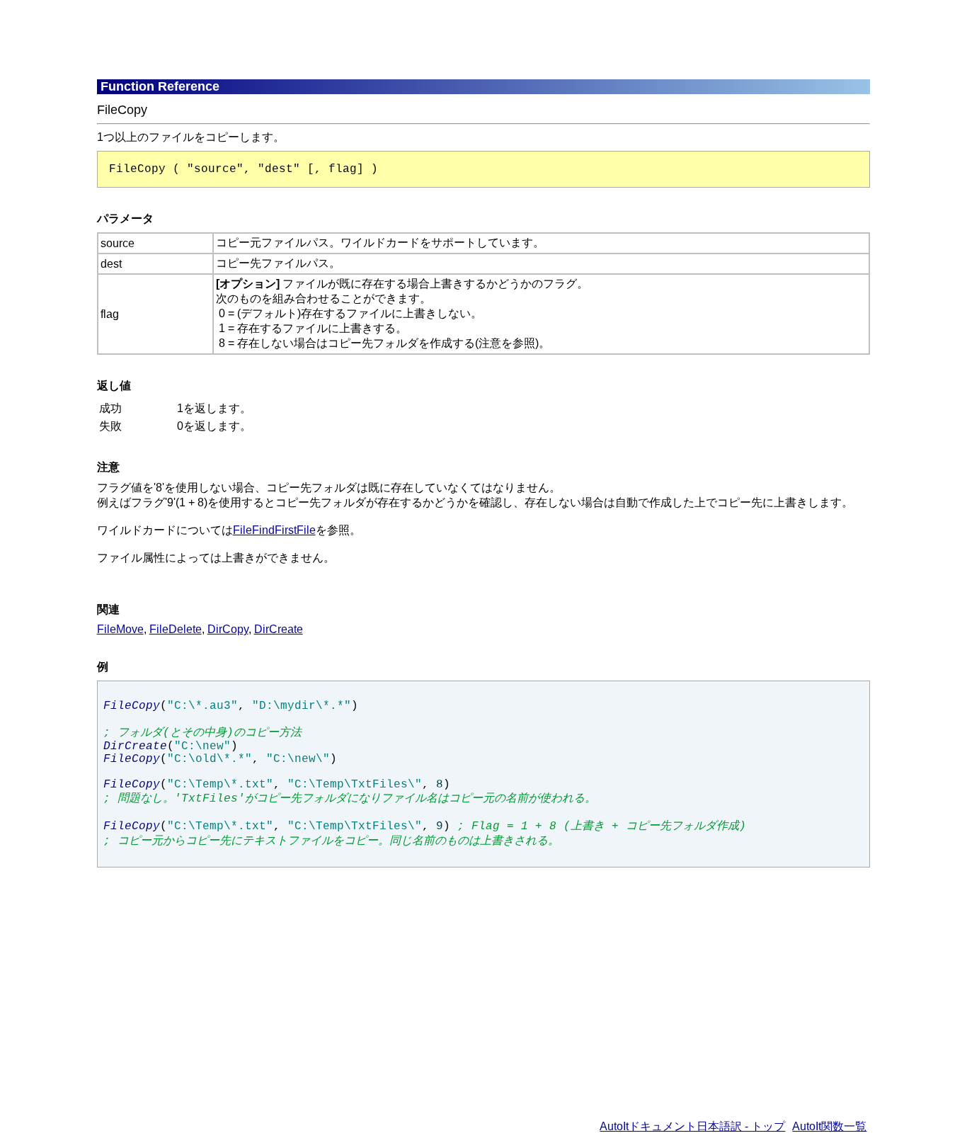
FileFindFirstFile (274, 530)
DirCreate (278, 629)
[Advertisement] (440, 39)
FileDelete (175, 629)
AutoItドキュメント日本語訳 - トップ (692, 1126)
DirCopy (227, 629)
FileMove (120, 629)
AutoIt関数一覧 (829, 1126)
